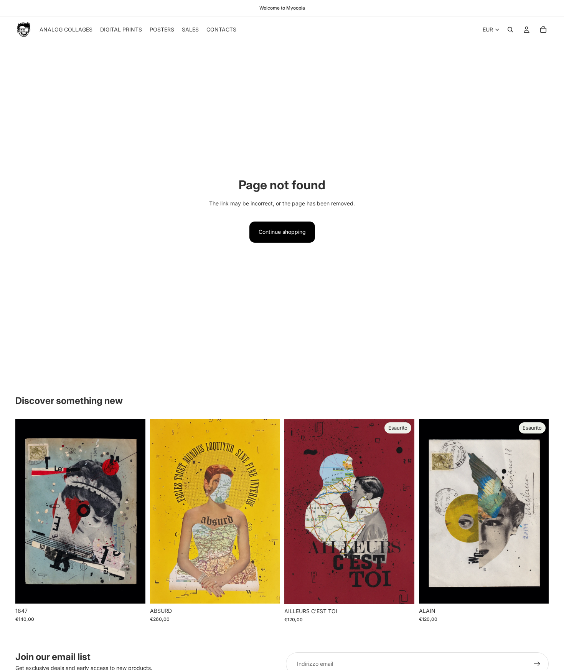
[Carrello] (543, 29)
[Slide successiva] (268, 511)
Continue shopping (282, 231)
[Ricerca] (510, 29)
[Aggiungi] (133, 592)
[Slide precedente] (161, 511)
